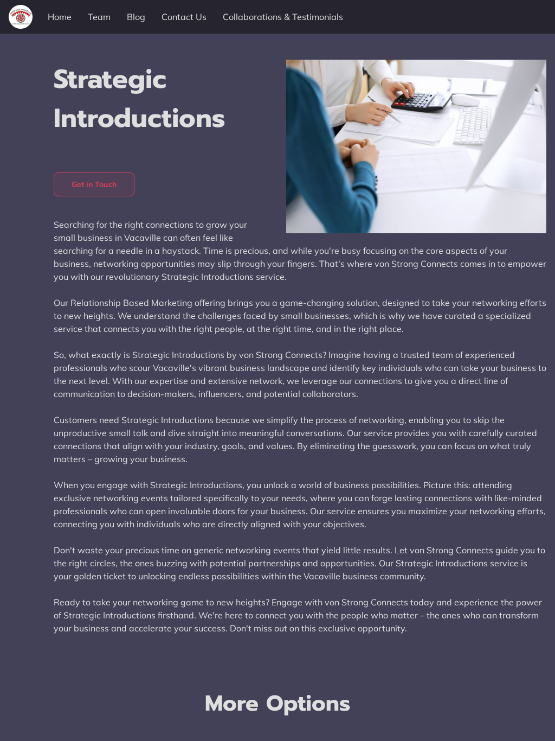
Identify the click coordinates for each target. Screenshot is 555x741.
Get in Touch (94, 184)
